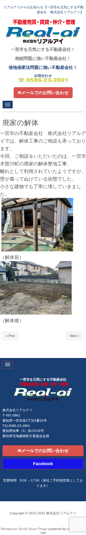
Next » (74, 336)
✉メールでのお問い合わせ (43, 92)
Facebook (43, 463)
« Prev (10, 336)
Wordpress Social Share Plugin (24, 529)
